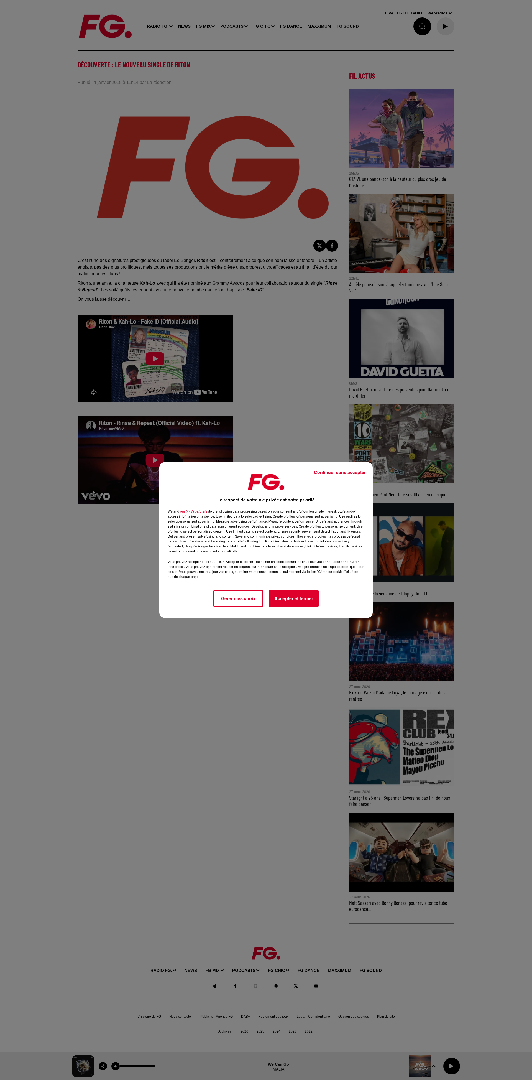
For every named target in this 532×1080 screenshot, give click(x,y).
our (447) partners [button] (193, 511)
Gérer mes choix (238, 598)
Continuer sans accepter (340, 472)
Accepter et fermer (293, 598)
